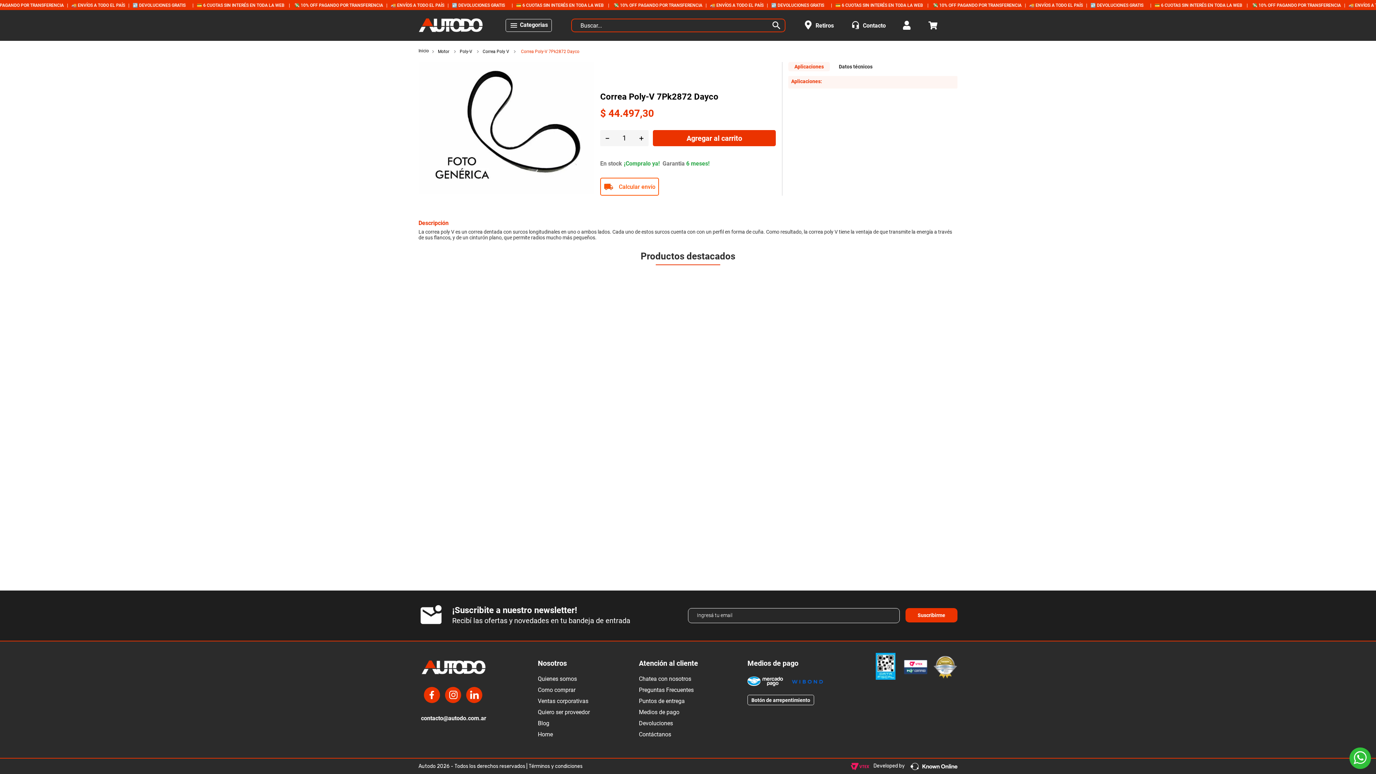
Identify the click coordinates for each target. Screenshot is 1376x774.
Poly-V (466, 51)
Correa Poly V (496, 51)
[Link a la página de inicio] (424, 51)
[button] (688, 260)
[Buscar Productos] (778, 25)
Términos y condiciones (556, 766)
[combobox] (678, 25)
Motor (443, 51)
